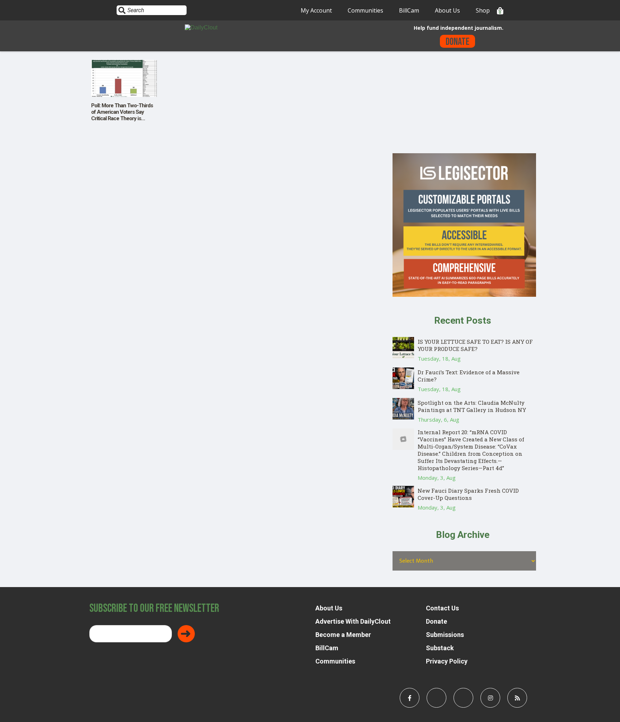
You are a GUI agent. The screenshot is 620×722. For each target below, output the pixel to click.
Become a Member (343, 634)
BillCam (409, 10)
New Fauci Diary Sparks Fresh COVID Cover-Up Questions (468, 494)
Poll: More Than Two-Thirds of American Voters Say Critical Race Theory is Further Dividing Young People (122, 118)
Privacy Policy (447, 661)
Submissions (445, 634)
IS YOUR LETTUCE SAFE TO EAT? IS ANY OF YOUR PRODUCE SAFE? (475, 345)
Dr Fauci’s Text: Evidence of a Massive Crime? (469, 376)
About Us (447, 10)
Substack (440, 648)
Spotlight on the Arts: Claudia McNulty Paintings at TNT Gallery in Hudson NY (472, 406)
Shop (483, 10)
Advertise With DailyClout (353, 621)
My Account (316, 10)
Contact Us (442, 608)
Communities (365, 10)
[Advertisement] (464, 103)
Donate (457, 42)
